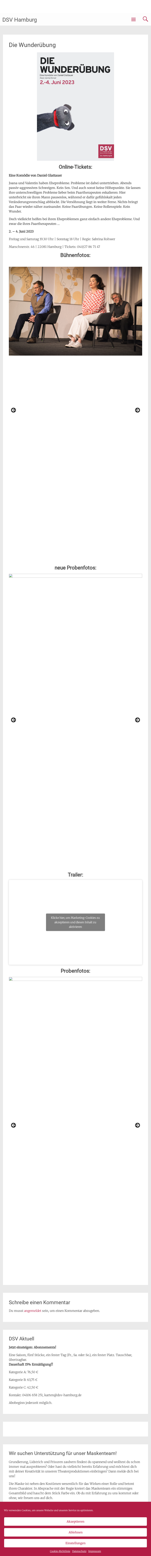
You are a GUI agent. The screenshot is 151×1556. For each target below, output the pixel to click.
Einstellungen (75, 1543)
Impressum (94, 1551)
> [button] (137, 410)
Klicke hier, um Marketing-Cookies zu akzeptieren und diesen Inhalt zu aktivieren (75, 922)
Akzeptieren (75, 1521)
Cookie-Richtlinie (60, 1551)
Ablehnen (76, 1532)
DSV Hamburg (19, 20)
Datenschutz (79, 1551)
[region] (75, 411)
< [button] (14, 410)
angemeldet (32, 1311)
